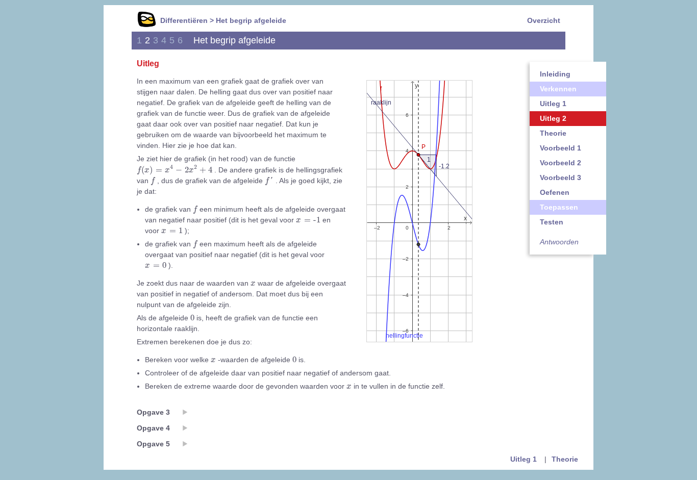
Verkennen (558, 89)
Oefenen (554, 192)
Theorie (553, 133)
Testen (551, 222)
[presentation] (174, 169)
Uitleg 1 (553, 103)
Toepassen (559, 207)
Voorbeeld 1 (560, 148)
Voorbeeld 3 (560, 177)
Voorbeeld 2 (560, 163)
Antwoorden (559, 242)
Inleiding (555, 74)
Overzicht (543, 20)
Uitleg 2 (553, 118)
